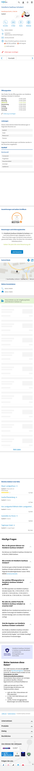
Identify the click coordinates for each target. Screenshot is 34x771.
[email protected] (12, 574)
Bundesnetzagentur (17, 671)
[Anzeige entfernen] (32, 764)
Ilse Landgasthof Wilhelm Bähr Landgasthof (16, 506)
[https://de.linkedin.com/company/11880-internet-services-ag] (18, 765)
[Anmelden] (23, 2)
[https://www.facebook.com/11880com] (3, 765)
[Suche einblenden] (19, 2)
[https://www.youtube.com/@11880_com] (23, 765)
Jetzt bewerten (17, 252)
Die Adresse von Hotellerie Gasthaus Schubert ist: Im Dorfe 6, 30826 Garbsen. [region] (17, 553)
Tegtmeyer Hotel (7, 525)
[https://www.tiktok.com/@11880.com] (13, 765)
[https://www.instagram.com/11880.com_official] (8, 765)
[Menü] (32, 2)
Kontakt (11, 58)
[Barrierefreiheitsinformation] (27, 2)
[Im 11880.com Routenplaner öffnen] (28, 260)
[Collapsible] (30, 546)
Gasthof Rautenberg (8, 497)
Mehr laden (17, 449)
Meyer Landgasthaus (8, 486)
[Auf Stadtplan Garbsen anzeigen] (32, 260)
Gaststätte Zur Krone (8, 516)
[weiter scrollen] (32, 58)
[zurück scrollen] (1, 58)
